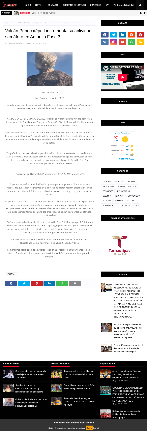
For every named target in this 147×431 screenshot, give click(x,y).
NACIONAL (23, 23)
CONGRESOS (108, 191)
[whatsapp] (131, 42)
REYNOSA (119, 196)
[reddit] (131, 34)
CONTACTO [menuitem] (53, 5)
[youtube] (122, 42)
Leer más (96, 428)
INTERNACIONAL (123, 191)
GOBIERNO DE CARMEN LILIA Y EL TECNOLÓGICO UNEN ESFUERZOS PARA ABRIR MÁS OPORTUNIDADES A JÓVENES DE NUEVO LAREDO (128, 394)
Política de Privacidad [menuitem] (124, 5)
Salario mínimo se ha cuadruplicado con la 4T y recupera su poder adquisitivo (29, 388)
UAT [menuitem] (107, 5)
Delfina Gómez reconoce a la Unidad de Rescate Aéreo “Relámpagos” (126, 414)
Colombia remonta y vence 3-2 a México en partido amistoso (79, 387)
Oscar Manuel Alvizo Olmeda (19, 43)
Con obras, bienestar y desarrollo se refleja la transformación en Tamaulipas (30, 374)
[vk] (105, 42)
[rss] (140, 42)
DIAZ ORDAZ (132, 200)
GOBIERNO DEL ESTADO (127, 186)
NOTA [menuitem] (38, 5)
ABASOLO (119, 200)
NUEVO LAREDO (133, 196)
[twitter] (113, 34)
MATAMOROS (108, 186)
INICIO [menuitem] (28, 5)
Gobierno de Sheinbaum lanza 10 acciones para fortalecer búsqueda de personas (31, 402)
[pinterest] (140, 34)
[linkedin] (122, 34)
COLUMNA (107, 196)
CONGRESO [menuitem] (95, 5)
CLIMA (136, 205)
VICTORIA (131, 181)
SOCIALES (126, 205)
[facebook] (105, 34)
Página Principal (11, 23)
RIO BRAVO (119, 181)
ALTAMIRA (107, 200)
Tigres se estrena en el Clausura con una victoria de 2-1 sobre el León (79, 374)
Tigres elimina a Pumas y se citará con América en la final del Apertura (79, 401)
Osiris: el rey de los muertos (43, 13)
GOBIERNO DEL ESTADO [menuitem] (74, 5)
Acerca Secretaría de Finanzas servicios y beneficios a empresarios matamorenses (127, 374)
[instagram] (113, 42)
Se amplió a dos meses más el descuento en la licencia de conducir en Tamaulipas (128, 348)
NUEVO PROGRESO (110, 205)
